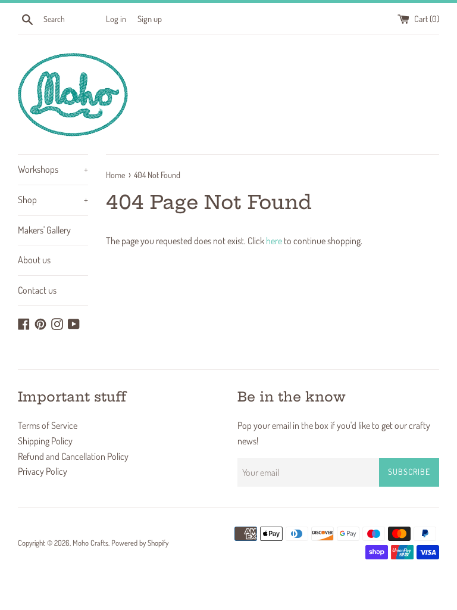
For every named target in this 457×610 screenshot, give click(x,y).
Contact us (37, 290)
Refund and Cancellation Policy (73, 456)
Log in (116, 18)
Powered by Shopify (139, 542)
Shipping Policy (45, 441)
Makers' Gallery (44, 230)
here (274, 241)
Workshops (53, 169)
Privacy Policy (42, 471)
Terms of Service (47, 425)
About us (34, 260)
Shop (53, 200)
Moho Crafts (90, 542)
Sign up (149, 18)
